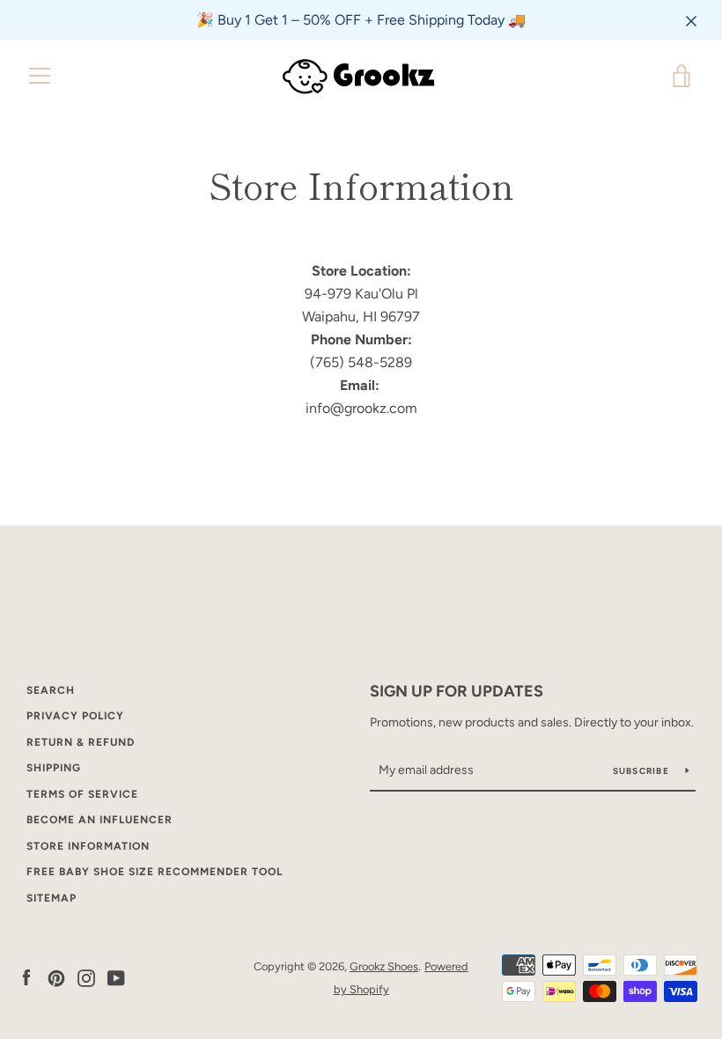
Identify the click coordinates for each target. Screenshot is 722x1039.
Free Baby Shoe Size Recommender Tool (154, 872)
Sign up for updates (456, 691)
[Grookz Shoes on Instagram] (86, 977)
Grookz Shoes (384, 966)
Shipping (53, 768)
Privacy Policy (75, 716)
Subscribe (643, 771)
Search (50, 690)
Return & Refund (80, 742)
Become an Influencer (99, 820)
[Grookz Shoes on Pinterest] (56, 977)
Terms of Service (82, 794)
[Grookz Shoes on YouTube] (116, 977)
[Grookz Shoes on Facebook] (26, 977)
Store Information (88, 846)
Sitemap (51, 898)
